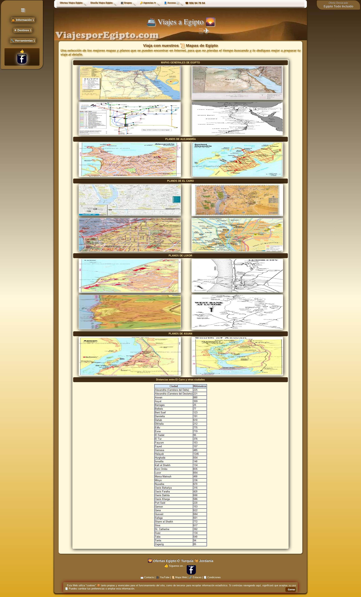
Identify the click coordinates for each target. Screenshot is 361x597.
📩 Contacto (147, 577)
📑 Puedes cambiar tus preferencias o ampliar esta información (99, 588)
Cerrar (291, 589)
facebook (191, 566)
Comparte (21, 55)
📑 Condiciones (212, 577)
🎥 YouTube (162, 577)
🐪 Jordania (203, 561)
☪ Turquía (185, 561)
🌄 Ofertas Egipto (162, 561)
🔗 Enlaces (195, 577)
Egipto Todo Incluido (338, 6)
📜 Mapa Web (179, 577)
